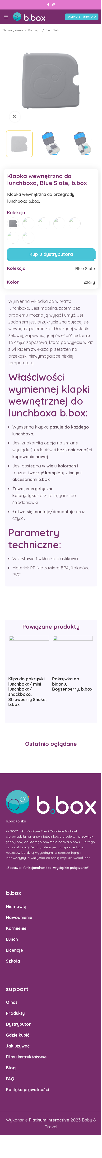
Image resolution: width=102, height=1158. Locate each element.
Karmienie (16, 928)
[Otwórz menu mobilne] (6, 16)
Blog (11, 1067)
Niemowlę (16, 906)
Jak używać (17, 1046)
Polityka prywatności (27, 1089)
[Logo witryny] (29, 16)
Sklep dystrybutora (81, 16)
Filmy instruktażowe (26, 1057)
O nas (12, 1002)
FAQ (10, 1078)
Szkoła (13, 961)
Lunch (12, 939)
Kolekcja (16, 212)
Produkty (15, 1013)
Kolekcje (34, 30)
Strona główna (12, 30)
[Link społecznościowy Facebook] (48, 5)
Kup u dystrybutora (51, 254)
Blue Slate (53, 30)
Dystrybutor (18, 1024)
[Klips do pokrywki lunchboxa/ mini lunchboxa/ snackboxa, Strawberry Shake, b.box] (29, 655)
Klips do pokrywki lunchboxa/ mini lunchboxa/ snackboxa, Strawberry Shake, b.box (27, 691)
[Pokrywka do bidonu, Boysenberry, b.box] (73, 655)
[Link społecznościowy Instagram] (54, 5)
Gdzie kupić (17, 1035)
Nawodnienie (19, 917)
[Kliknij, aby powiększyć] (14, 116)
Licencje (14, 950)
